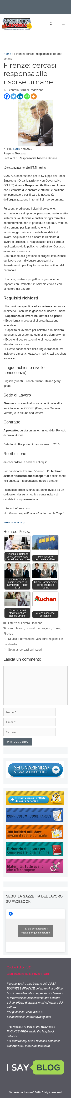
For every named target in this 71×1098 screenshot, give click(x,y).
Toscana (37, 623)
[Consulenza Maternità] (34, 872)
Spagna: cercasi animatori (25, 649)
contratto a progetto (38, 628)
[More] (34, 96)
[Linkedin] (20, 96)
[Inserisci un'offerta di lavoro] (35, 777)
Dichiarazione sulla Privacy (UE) (28, 973)
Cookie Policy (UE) (19, 967)
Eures (16, 148)
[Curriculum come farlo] (34, 821)
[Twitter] (14, 96)
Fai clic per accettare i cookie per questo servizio (35, 930)
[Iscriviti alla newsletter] (35, 804)
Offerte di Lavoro (19, 623)
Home (7, 53)
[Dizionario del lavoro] (34, 855)
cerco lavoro (16, 628)
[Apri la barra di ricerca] (51, 24)
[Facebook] (7, 96)
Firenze (8, 633)
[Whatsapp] (27, 96)
